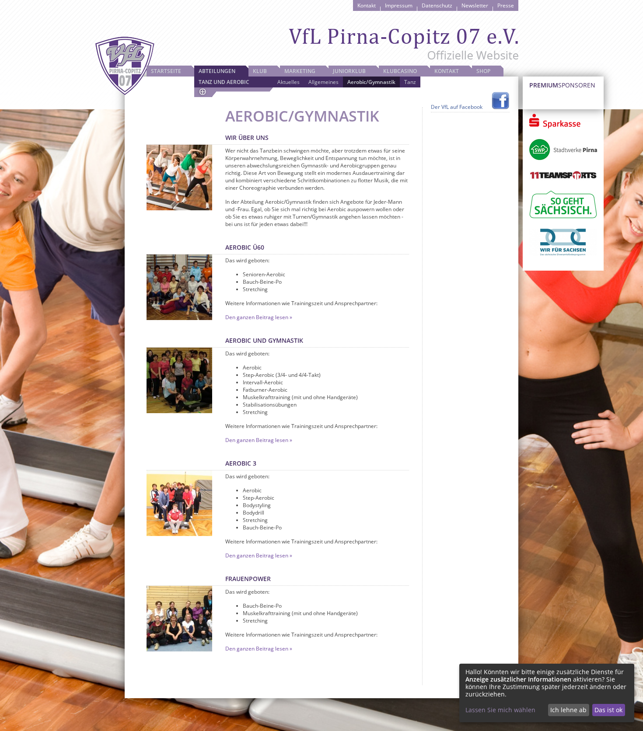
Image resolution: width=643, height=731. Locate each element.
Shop (483, 71)
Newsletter (474, 5)
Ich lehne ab (568, 710)
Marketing (299, 71)
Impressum (398, 5)
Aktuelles (288, 82)
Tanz (410, 82)
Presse (505, 5)
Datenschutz (437, 5)
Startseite (166, 71)
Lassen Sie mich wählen (500, 710)
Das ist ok (608, 710)
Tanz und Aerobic (224, 82)
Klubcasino (400, 71)
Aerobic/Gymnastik (371, 82)
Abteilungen (217, 71)
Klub (260, 71)
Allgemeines (323, 82)
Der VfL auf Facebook (456, 107)
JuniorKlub (349, 71)
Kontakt (366, 5)
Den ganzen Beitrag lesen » (258, 317)
